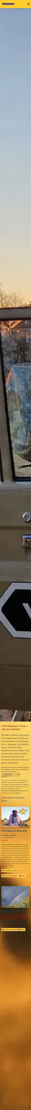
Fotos (22, 876)
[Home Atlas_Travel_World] (8, 3)
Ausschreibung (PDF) (10, 870)
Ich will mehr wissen (10, 876)
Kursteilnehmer (8, 774)
